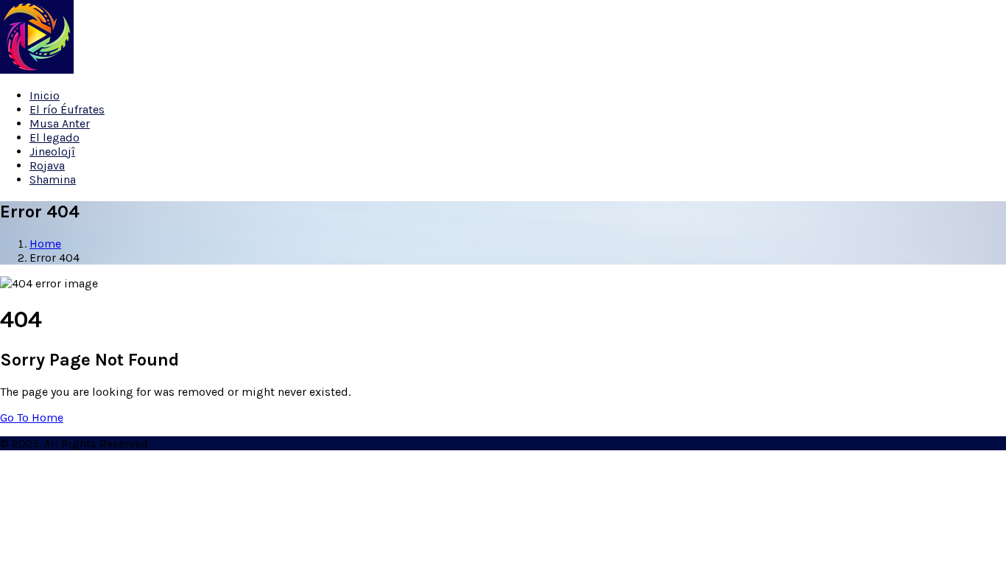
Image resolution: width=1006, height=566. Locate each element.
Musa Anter (59, 123)
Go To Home (31, 417)
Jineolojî (52, 151)
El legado (54, 137)
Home (45, 244)
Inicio (44, 95)
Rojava (47, 165)
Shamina (52, 179)
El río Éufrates (67, 109)
